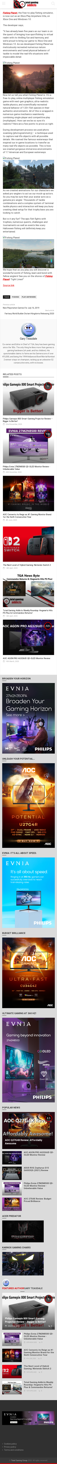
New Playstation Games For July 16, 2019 (21, 308)
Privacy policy (10, 1447)
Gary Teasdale (28, 338)
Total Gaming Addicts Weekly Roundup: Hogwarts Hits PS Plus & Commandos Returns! (28, 611)
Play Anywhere (29, 297)
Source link (8, 285)
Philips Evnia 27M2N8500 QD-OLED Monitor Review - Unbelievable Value (38, 1186)
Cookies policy (10, 1444)
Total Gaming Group (19, 1460)
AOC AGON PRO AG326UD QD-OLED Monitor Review (26, 658)
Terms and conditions (14, 1450)
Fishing (15, 297)
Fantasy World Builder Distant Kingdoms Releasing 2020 (29, 313)
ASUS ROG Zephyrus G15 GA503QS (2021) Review (36, 1169)
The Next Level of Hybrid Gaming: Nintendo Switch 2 (27, 565)
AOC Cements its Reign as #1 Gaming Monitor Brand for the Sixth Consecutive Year (27, 515)
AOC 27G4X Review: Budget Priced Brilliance (37, 1200)
